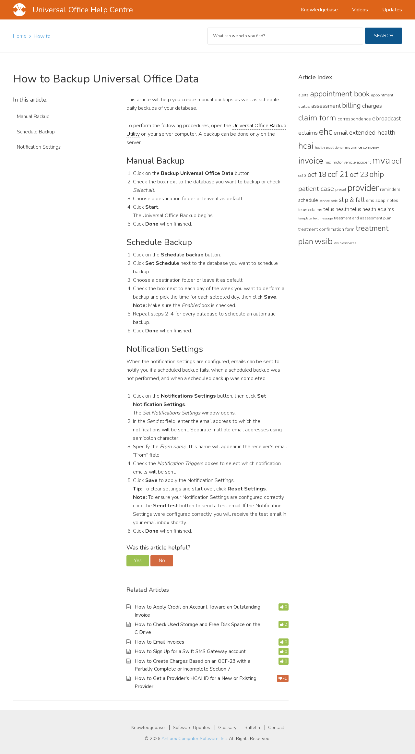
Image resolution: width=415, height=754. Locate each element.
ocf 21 (338, 174)
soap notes (386, 200)
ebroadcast (386, 118)
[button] (137, 560)
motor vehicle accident (352, 162)
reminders (390, 189)
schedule (308, 200)
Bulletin (252, 727)
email (341, 133)
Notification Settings (39, 147)
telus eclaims (310, 209)
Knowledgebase (148, 727)
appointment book (340, 94)
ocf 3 (302, 175)
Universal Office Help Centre (82, 10)
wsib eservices (345, 243)
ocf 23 (359, 174)
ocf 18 (317, 174)
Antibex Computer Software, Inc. (194, 738)
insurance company (362, 147)
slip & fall (352, 200)
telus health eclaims (372, 209)
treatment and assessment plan (362, 218)
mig (328, 162)
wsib (323, 241)
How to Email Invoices (159, 642)
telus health (336, 209)
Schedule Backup (36, 132)
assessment (326, 106)
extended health (372, 132)
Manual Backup (33, 116)
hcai (306, 146)
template (305, 218)
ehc (325, 132)
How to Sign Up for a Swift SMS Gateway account (190, 651)
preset (340, 189)
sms (370, 200)
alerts (303, 95)
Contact (276, 727)
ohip (377, 174)
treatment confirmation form (326, 229)
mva (381, 160)
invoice (310, 161)
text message (323, 218)
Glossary (227, 727)
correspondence (354, 119)
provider (363, 188)
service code (328, 200)
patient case (316, 188)
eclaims (308, 133)
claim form (317, 117)
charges (372, 106)
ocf (396, 161)
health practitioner (329, 147)
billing (351, 105)
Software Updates (191, 727)
